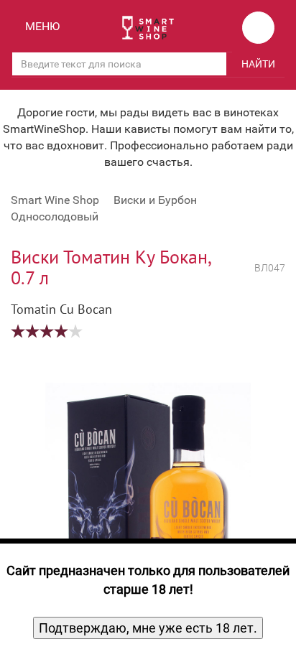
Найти (258, 64)
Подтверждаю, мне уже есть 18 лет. (148, 627)
